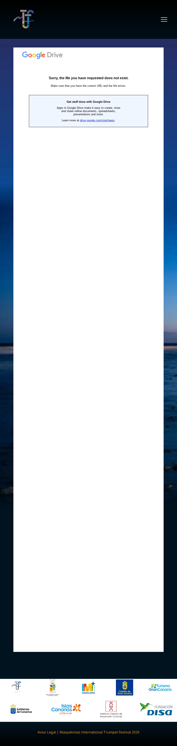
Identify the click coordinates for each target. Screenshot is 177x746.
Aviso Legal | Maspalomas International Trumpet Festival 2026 (88, 732)
